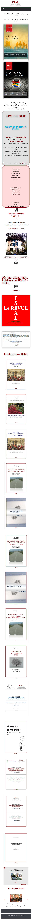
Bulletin (16, 290)
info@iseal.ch (23, 163)
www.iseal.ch (15, 192)
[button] (4, 900)
